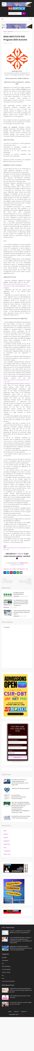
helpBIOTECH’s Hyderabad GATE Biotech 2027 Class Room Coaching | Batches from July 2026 (21, 990)
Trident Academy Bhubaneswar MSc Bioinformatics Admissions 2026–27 (22, 612)
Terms (16, 761)
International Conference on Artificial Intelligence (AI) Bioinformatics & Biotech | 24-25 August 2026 (20, 782)
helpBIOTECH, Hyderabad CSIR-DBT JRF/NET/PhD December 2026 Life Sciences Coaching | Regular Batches (21, 948)
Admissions (10, 31)
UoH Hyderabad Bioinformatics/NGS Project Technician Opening (19, 796)
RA (3, 975)
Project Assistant (6, 969)
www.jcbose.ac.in (8, 441)
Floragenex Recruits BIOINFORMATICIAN (19, 593)
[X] (31, 19)
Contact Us (24, 1011)
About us (16, 1011)
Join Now (26, 556)
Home (5, 31)
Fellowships (5, 960)
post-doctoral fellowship (8, 981)
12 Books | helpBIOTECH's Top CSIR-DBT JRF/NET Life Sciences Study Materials (20, 931)
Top (27, 569)
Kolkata (14, 569)
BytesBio (4, 957)
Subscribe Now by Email (17, 565)
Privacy (21, 761)
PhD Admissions (21, 569)
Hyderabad (6, 844)
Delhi (5, 831)
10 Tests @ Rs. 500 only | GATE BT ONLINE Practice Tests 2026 (20, 1003)
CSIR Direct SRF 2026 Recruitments (20, 788)
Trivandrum (6, 851)
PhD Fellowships (6, 966)
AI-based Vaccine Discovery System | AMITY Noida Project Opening (21, 817)
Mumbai (5, 837)
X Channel (19, 554)
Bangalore (6, 841)
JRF (11, 569)
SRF (3, 978)
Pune (4, 847)
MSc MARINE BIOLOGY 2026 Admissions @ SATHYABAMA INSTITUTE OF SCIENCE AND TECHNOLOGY (21, 602)
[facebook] (29, 19)
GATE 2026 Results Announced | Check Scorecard (20, 996)
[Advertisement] (17, 1034)
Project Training (6, 972)
